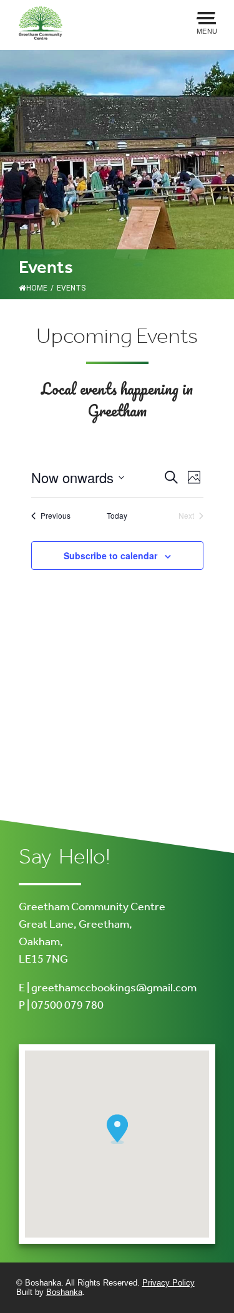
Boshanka (64, 1292)
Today (117, 516)
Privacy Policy (168, 1282)
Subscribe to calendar (110, 555)
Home (36, 288)
